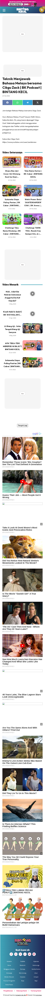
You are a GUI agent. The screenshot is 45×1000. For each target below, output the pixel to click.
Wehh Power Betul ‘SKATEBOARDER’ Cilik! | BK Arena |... (33, 202)
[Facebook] (11, 954)
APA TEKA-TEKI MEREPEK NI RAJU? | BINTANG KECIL (12, 346)
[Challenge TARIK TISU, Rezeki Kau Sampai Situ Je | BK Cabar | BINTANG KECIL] (33, 219)
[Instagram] (16, 954)
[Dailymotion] (34, 954)
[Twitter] (20, 954)
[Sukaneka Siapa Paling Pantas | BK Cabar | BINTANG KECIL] (11, 190)
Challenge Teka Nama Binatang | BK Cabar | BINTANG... (12, 230)
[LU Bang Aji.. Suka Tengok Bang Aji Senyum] (33, 328)
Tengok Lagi (22, 425)
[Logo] (22, 10)
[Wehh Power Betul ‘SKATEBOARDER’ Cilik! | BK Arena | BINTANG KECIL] (33, 190)
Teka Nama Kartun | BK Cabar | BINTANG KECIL (33, 174)
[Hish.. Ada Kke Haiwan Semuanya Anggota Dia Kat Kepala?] (33, 294)
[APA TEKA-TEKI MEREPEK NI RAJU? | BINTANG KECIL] (33, 345)
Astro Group (39, 995)
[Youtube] (29, 954)
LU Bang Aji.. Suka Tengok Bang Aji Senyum (12, 329)
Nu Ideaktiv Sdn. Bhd (21, 995)
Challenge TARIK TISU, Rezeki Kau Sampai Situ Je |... (33, 230)
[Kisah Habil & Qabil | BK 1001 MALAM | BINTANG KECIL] (33, 314)
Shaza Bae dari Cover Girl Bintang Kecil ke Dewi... (11, 174)
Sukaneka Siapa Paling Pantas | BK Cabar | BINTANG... (11, 202)
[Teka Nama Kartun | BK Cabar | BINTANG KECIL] (33, 162)
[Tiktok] (25, 954)
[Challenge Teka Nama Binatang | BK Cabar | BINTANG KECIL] (11, 219)
